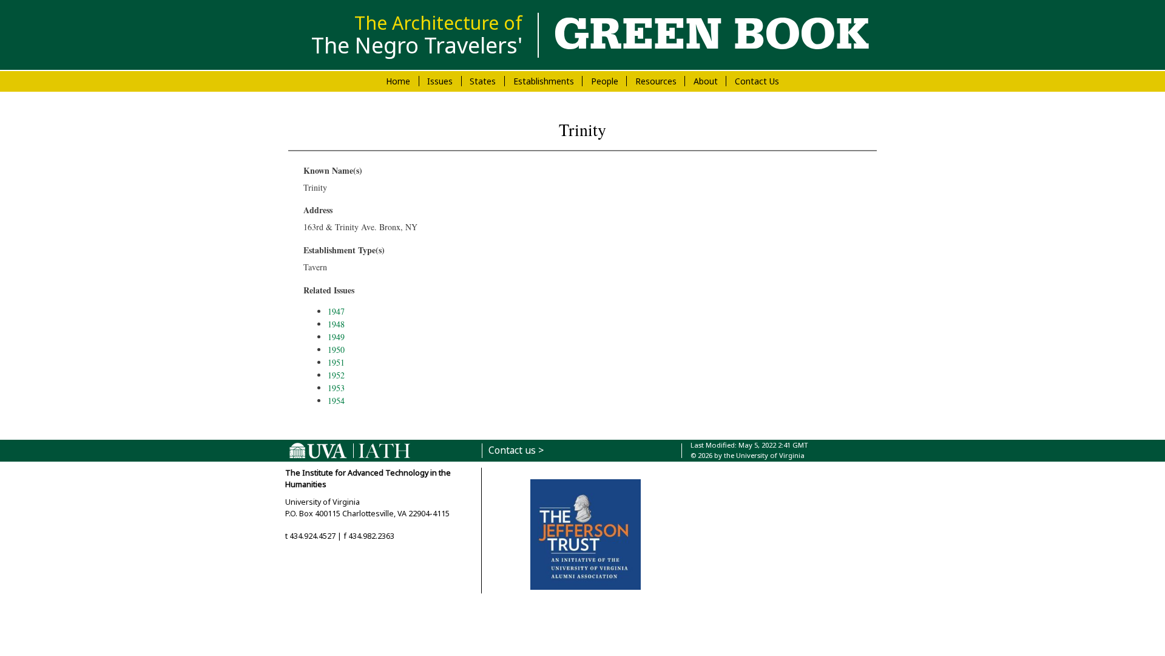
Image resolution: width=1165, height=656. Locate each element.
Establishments (543, 81)
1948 (336, 324)
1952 (336, 375)
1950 (336, 349)
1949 (336, 337)
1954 (336, 400)
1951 (336, 362)
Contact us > (516, 450)
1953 (336, 388)
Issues (440, 81)
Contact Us (757, 81)
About (706, 81)
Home (398, 81)
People (604, 81)
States (483, 81)
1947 (336, 311)
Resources (656, 81)
